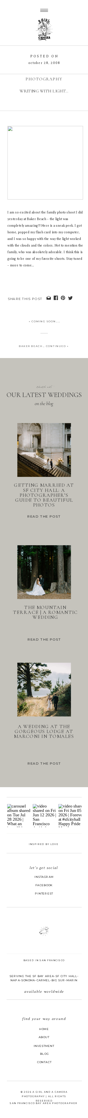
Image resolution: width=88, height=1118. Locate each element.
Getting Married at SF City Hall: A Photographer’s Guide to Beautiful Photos (44, 495)
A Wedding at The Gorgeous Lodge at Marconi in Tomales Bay (44, 734)
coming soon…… (46, 321)
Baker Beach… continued (42, 345)
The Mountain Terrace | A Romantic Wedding (45, 612)
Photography (44, 78)
